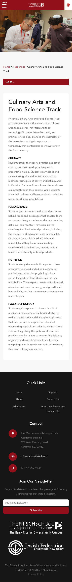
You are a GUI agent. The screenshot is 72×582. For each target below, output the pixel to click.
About (19, 399)
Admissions (19, 406)
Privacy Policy (36, 574)
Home (6, 66)
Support (53, 392)
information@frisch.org (34, 456)
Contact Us (53, 399)
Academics (19, 66)
